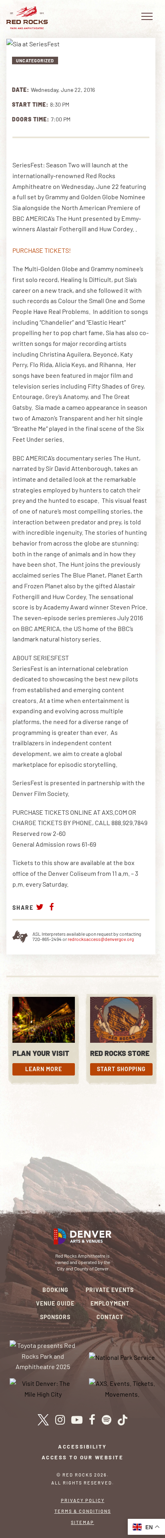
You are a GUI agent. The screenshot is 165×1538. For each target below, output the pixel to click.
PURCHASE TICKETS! (41, 250)
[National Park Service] (122, 1357)
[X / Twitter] (43, 1419)
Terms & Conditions (82, 1511)
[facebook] (92, 1419)
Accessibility (82, 1446)
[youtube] (76, 1419)
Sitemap (82, 1522)
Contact (110, 1317)
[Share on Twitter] (40, 907)
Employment (110, 1303)
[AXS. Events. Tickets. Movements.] (122, 1388)
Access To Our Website (83, 1457)
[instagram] (60, 1419)
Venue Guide (55, 1303)
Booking (55, 1289)
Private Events (110, 1289)
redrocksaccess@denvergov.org (101, 939)
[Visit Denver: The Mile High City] (43, 1388)
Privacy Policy (83, 1500)
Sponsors (55, 1317)
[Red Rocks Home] (27, 17)
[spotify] (106, 1419)
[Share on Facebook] (51, 907)
